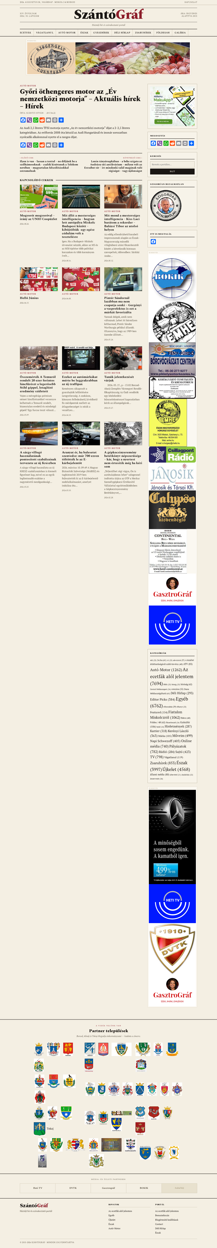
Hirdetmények (178, 726)
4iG (153, 660)
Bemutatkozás (162, 1215)
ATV (188, 664)
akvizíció (179, 660)
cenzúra (177, 689)
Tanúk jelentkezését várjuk (119, 379)
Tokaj (50, 1129)
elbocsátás (169, 707)
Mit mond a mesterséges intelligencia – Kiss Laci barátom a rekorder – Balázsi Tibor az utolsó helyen (122, 222)
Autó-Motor (66, 32)
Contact (159, 1224)
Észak (84, 32)
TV (157, 757)
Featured (159, 712)
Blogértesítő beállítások (166, 1219)
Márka (165, 735)
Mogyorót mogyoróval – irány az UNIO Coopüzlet (38, 217)
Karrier (158, 731)
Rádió (167, 752)
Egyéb (111, 1215)
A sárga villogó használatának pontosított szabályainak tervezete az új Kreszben (38, 457)
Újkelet (176, 769)
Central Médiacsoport (160, 689)
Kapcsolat (191, 2)
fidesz (185, 718)
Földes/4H (163, 32)
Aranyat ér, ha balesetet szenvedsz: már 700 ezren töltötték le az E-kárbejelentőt (80, 457)
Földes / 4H (157, 722)
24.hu (161, 660)
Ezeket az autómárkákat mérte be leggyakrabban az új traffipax (80, 380)
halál (160, 727)
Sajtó (183, 752)
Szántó (108, 15)
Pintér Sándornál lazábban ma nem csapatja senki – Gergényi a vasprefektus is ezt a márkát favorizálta (123, 305)
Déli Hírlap (122, 32)
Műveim (182, 736)
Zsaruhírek (143, 32)
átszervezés (156, 778)
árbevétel (175, 775)
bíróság (186, 684)
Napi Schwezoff (165, 741)
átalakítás (187, 775)
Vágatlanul (44, 32)
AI (170, 660)
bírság (176, 684)
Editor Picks (162, 699)
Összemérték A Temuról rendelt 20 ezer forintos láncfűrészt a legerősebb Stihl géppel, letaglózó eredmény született (38, 384)
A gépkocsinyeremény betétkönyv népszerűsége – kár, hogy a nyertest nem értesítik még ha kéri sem (123, 459)
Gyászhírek (101, 32)
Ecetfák (25, 32)
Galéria (180, 32)
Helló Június (29, 298)
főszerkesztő (173, 722)
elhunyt (181, 707)
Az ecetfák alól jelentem (171, 676)
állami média (159, 774)
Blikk (167, 684)
